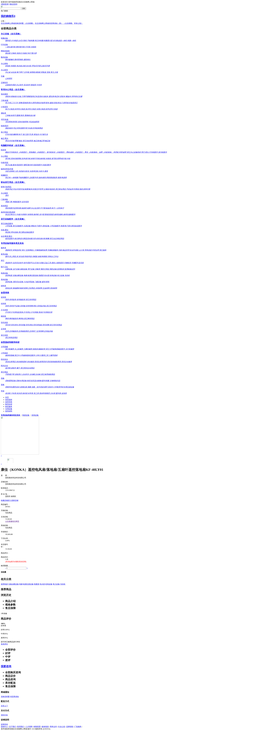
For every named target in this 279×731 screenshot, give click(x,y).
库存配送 (10, 682)
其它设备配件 (18, 226)
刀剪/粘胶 (4, 100)
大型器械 (4, 347)
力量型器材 (53, 355)
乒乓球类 (4, 310)
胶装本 (63, 96)
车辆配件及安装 (77, 263)
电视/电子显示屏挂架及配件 (71, 226)
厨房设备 (9, 282)
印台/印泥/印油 (19, 189)
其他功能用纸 (16, 158)
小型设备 (9, 226)
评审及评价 (17, 250)
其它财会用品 (60, 189)
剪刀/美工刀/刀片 (12, 103)
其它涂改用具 (28, 141)
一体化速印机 (10, 47)
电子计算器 (9, 109)
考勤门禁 (9, 202)
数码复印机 (20, 47)
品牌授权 (69, 727)
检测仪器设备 (32, 275)
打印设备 (4, 45)
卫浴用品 (31, 288)
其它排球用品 (51, 306)
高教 (2, 378)
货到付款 (4, 715)
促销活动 (4, 724)
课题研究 (9, 250)
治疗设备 (16, 269)
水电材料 (39, 288)
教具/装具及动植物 (34, 381)
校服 (42, 263)
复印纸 (8, 158)
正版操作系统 (10, 85)
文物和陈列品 (55, 381)
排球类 (3, 304)
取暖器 (41, 275)
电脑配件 (4, 175)
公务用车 (8, 78)
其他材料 (53, 288)
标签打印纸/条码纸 (38, 158)
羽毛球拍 (29, 325)
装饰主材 (9, 288)
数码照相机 (19, 59)
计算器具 (4, 107)
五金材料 (46, 288)
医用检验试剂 (70, 269)
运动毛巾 (26, 374)
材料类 (3, 286)
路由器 (8, 53)
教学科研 (8, 404)
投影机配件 (37, 165)
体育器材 (8, 400)
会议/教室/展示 (6, 236)
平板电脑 (31, 40)
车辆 (2, 76)
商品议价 (10, 675)
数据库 (34, 85)
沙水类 (53, 393)
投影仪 (19, 53)
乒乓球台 (27, 312)
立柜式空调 (45, 66)
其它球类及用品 (11, 337)
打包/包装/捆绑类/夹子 (14, 134)
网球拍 (21, 318)
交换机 (14, 53)
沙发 (56, 72)
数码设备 (4, 57)
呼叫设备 (14, 232)
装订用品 (4, 132)
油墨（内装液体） (106, 152)
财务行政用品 (6, 187)
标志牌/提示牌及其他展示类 (25, 238)
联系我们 (20, 727)
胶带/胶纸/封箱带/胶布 (41, 103)
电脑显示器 (48, 40)
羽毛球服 (22, 325)
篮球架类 (13, 299)
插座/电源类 (62, 177)
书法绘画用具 (34, 122)
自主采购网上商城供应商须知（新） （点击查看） (54, 23)
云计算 (82, 250)
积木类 (19, 393)
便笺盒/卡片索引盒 (41, 134)
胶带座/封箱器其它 (70, 103)
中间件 (39, 85)
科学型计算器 (19, 109)
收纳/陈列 (4, 126)
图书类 (58, 393)
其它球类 (4, 335)
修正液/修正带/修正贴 (42, 141)
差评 (7, 660)
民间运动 (4, 366)
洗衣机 (67, 275)
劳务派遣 (88, 250)
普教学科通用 (10, 387)
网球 (7, 318)
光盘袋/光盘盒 (24, 171)
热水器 (47, 275)
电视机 (14, 66)
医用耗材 (61, 269)
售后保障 (10, 686)
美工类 (36, 393)
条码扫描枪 (58, 214)
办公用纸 (4, 156)
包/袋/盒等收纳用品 (35, 128)
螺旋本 (68, 96)
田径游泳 (4, 359)
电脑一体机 (71, 40)
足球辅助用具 (23, 331)
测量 (29, 387)
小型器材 (4, 353)
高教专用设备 (21, 381)
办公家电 (4, 64)
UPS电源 (14, 40)
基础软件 (9, 263)
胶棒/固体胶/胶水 (25, 103)
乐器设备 (27, 226)
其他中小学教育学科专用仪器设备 (61, 387)
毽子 (18, 368)
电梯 (25, 275)
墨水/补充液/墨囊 (12, 141)
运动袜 (38, 374)
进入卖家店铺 (13, 500)
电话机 (8, 232)
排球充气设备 (14, 306)
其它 (2, 260)
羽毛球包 (14, 325)
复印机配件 (162, 152)
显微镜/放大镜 (29, 115)
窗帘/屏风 (45, 282)
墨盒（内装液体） (92, 152)
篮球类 (3, 297)
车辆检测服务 (53, 250)
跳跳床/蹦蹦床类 (39, 349)
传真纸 (48, 158)
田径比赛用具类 (40, 362)
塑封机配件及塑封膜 (13, 208)
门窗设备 (38, 282)
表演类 (8, 393)
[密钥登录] (5, 4)
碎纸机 (8, 66)
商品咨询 (10, 679)
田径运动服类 (66, 362)
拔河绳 (8, 368)
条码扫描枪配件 (69, 214)
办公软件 (20, 85)
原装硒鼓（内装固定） (38, 152)
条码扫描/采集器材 (8, 212)
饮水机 (29, 66)
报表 (81, 189)
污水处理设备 (29, 282)
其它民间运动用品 (27, 368)
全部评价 (10, 649)
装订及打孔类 (28, 134)
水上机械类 (19, 349)
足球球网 (40, 331)
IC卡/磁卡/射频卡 (21, 214)
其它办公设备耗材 (134, 152)
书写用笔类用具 (11, 122)
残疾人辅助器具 (57, 263)
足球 (7, 331)
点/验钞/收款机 (49, 189)
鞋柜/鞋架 (28, 256)
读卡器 (42, 214)
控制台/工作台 (53, 256)
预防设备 (53, 269)
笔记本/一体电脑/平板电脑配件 (17, 177)
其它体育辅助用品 (48, 374)
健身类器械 (9, 355)
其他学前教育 (44, 393)
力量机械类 (28, 349)
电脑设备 (4, 38)
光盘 (7, 171)
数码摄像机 (9, 59)
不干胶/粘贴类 (45, 208)
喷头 (147, 152)
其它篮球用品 (31, 299)
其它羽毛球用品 (56, 325)
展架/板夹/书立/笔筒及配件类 (16, 128)
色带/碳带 (123, 152)
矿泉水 (37, 263)
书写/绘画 (4, 119)
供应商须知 (14, 696)
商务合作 (53, 727)
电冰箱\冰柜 (21, 66)
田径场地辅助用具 (54, 362)
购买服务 (8, 406)
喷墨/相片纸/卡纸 (63, 158)
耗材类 (3, 150)
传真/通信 (4, 230)
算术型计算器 (30, 109)
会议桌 (14, 72)
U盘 (16, 171)
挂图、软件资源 (37, 387)
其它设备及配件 (7, 224)
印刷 (60, 250)
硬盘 (46, 171)
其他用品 (4, 206)
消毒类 (38, 269)
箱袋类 (24, 208)
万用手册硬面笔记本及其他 (32, 96)
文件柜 (27, 72)
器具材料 (8, 411)
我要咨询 (6, 666)
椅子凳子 (20, 72)
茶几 (52, 72)
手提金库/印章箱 (72, 189)
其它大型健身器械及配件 (55, 349)
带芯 (143, 152)
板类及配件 (9, 238)
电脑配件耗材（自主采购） (13, 145)
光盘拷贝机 (34, 171)
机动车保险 (74, 250)
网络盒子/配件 (36, 226)
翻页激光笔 (28, 165)
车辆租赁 (67, 263)
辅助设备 (23, 269)
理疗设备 (31, 269)
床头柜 (21, 256)
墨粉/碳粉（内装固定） (75, 152)
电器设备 (4, 273)
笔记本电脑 (39, 40)
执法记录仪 (9, 214)
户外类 (14, 393)
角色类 (25, 393)
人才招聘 (28, 727)
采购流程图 (5, 696)
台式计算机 (22, 40)
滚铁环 (14, 368)
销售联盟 (37, 727)
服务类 (3, 248)
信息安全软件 (18, 263)
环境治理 (95, 250)
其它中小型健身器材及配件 (25, 355)
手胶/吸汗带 (10, 374)
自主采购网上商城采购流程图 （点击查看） (17, 23)
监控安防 (25, 202)
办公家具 (4, 70)
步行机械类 (69, 349)
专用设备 (8, 409)
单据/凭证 (9, 189)
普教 (2, 385)
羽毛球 (8, 325)
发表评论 (4, 644)
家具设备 (4, 254)
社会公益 (61, 727)
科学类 (31, 393)
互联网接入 (30, 250)
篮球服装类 (21, 299)
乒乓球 (8, 312)
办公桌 (8, 72)
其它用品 (4, 372)
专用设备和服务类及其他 (12, 243)
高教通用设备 (10, 381)
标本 (18, 387)
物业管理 (66, 250)
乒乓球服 (34, 312)
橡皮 (21, 141)
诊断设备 (9, 269)
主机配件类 (33, 177)
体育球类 (5, 293)
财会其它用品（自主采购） (13, 182)
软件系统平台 (29, 263)
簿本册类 (4, 94)
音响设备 (46, 226)
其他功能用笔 (23, 122)
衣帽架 (35, 256)
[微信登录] (13, 4)
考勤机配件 (17, 202)
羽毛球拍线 (37, 325)
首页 (7, 397)
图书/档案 (46, 381)
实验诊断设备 (18, 275)
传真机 (33, 47)
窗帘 (7, 256)
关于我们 (12, 727)
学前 (2, 391)
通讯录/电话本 (54, 96)
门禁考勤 (4, 199)
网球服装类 (13, 318)
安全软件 (27, 85)
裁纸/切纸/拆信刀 (56, 103)
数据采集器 (49, 214)
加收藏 (3, 572)
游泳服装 (30, 362)
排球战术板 (41, 306)
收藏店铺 (4, 500)
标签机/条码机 (33, 214)
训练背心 (18, 374)
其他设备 (4, 279)
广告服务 (77, 727)
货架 (49, 72)
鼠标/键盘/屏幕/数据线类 (48, 177)
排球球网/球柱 (31, 306)
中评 (7, 656)
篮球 (7, 299)
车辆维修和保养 (41, 250)
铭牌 (29, 208)
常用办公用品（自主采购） (13, 89)
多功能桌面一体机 (60, 40)
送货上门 (4, 706)
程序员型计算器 (51, 109)
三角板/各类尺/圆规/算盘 (14, 115)
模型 (46, 387)
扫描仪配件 (46, 165)
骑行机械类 (9, 349)
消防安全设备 (18, 282)
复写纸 (54, 158)
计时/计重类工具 (42, 355)
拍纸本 (46, 96)
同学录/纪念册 (76, 96)
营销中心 (4, 727)
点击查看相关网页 (12, 521)
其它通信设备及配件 (26, 232)
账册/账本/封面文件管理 (34, 189)
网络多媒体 (5, 51)
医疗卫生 (4, 267)
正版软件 (4, 83)
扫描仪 (25, 53)
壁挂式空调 (36, 66)
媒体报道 (45, 727)
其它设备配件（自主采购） (13, 219)
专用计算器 (40, 109)
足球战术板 (48, 331)
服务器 (8, 40)
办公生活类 (35, 208)
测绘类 (3, 113)
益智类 (64, 393)
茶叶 (7, 195)
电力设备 (61, 275)
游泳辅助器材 (21, 362)
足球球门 (33, 331)
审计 (24, 250)
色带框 (116, 152)
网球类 (3, 316)
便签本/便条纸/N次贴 (13, 96)
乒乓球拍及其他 (17, 312)
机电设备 (53, 275)
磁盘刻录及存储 (7, 169)
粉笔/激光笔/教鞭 (43, 238)
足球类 (3, 329)
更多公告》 (78, 23)
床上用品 (13, 256)
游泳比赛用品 (10, 362)
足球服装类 (13, 331)
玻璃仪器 (23, 387)
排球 (7, 306)
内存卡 (41, 171)
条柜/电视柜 (43, 256)
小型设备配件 (55, 226)
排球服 (23, 306)
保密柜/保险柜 (35, 72)
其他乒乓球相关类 (45, 312)
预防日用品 (45, 269)
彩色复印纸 (26, 158)
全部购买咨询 (13, 672)
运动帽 (32, 374)
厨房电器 (9, 275)
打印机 (28, 47)
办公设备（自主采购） (11, 34)
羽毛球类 (4, 323)
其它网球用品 (29, 318)
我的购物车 (8, 16)
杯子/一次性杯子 (57, 208)
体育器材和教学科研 (10, 342)
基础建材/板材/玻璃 (20, 288)
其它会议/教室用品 (57, 238)
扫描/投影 (4, 163)
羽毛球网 (46, 325)
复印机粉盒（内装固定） (56, 152)
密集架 (44, 72)
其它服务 (102, 250)
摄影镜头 (27, 59)
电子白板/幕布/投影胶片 (14, 165)
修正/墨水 (4, 138)
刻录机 (12, 171)
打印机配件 (153, 152)
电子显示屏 (32, 53)
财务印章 (86, 189)
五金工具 (47, 263)
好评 (7, 653)
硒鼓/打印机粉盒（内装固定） (17, 152)
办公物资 (4, 193)
